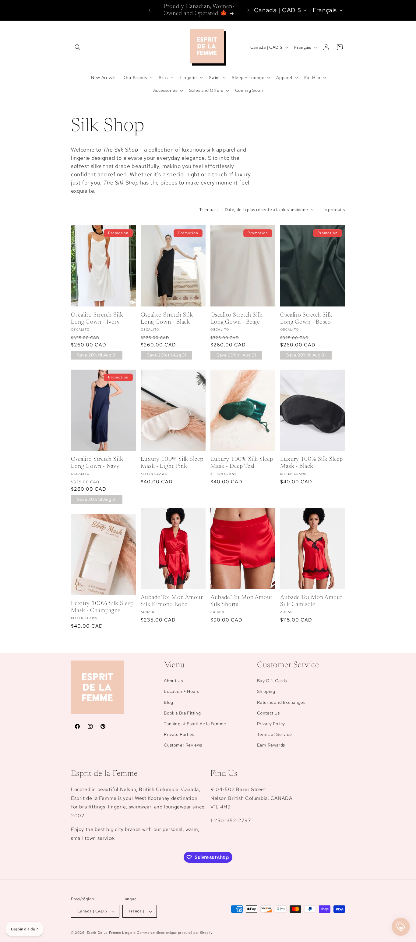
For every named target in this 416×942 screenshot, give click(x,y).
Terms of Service (274, 734)
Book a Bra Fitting (182, 713)
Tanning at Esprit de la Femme (195, 723)
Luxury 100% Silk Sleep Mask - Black (311, 463)
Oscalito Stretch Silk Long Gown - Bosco (306, 318)
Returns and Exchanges (281, 702)
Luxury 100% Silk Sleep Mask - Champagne (102, 607)
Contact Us (268, 713)
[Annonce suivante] (248, 10)
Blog (168, 702)
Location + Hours (181, 691)
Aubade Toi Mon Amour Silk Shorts (241, 601)
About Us (173, 681)
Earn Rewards (271, 745)
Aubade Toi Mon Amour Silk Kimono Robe (172, 601)
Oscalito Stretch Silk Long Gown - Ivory (97, 318)
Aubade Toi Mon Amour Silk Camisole (311, 601)
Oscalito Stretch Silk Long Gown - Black (167, 318)
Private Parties (179, 734)
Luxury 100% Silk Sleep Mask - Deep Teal (241, 463)
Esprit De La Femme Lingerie (111, 933)
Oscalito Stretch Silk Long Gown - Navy (97, 463)
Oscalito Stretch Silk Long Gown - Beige (236, 318)
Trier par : (208, 209)
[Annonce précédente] (150, 10)
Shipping (266, 691)
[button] (77, 47)
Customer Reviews (183, 745)
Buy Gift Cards (272, 681)
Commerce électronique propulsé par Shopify (174, 933)
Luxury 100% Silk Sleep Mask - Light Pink (172, 463)
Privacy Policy (271, 723)
